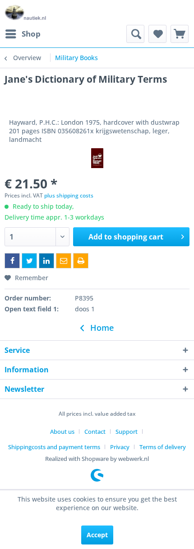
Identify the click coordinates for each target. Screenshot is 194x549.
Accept (97, 534)
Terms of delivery (162, 447)
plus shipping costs (68, 195)
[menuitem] (22, 34)
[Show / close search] (135, 34)
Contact (95, 431)
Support (126, 431)
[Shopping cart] (180, 34)
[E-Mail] (63, 260)
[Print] (81, 260)
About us (62, 431)
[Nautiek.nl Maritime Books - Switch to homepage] (25, 12)
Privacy (119, 447)
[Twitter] (29, 260)
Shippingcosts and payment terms (54, 447)
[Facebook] (12, 260)
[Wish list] (157, 34)
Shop (31, 33)
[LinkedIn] (46, 260)
